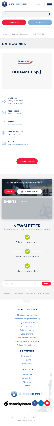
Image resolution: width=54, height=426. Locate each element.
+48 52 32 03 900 (14, 114)
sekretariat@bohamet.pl (18, 144)
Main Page (27, 374)
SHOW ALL (25, 201)
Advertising (27, 378)
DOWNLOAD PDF (31, 192)
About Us (27, 382)
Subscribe (14, 22)
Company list (27, 356)
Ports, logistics (27, 326)
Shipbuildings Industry (27, 315)
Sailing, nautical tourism (27, 323)
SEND (46, 284)
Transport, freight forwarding (27, 319)
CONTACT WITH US (27, 161)
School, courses (27, 330)
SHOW (9, 192)
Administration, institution (27, 341)
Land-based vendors (27, 338)
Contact (27, 386)
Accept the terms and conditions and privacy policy (27, 293)
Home (4, 34)
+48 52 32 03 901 (14, 134)
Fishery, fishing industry (27, 345)
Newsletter (27, 364)
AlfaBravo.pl (32, 420)
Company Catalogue (20, 34)
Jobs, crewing (27, 334)
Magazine (27, 360)
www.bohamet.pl (15, 124)
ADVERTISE (40, 22)
